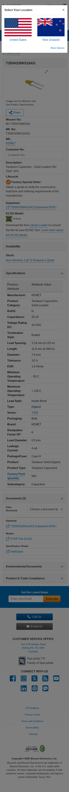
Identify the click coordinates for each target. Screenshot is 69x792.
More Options (58, 48)
